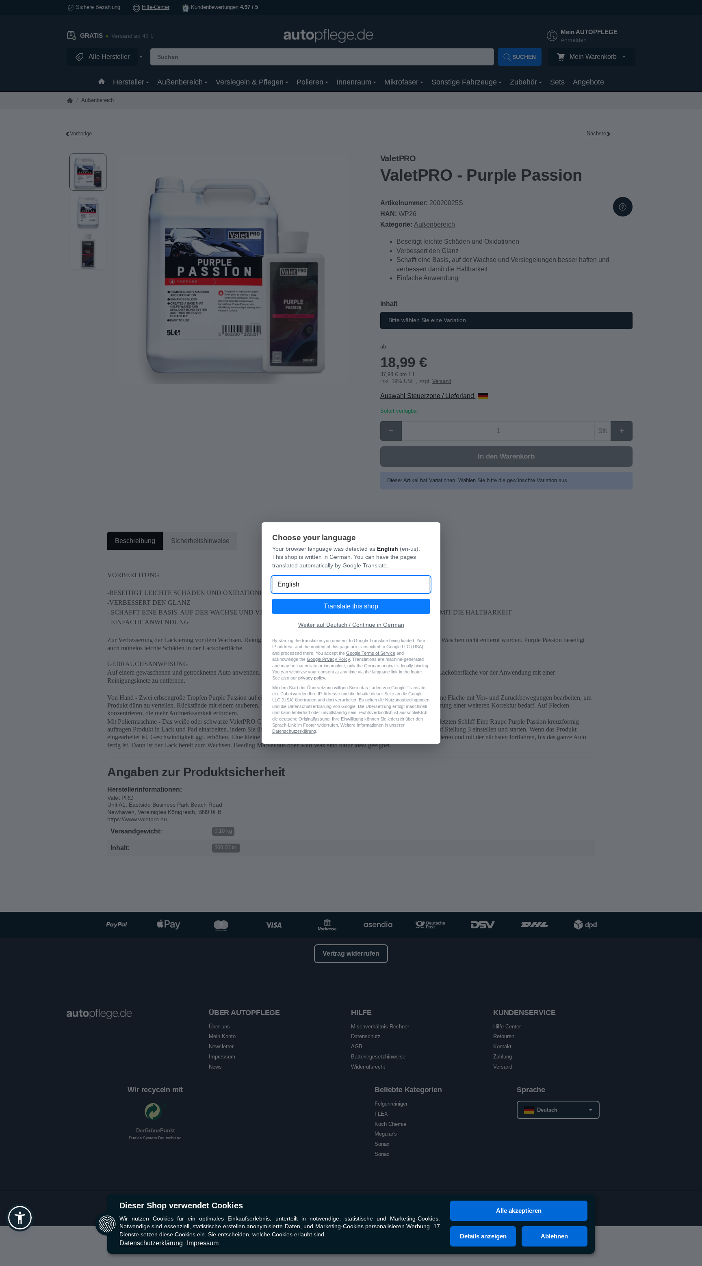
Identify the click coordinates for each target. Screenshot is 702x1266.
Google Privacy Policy (328, 659)
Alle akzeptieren (519, 1210)
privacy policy (311, 677)
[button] (20, 1217)
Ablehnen (554, 1236)
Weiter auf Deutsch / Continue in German (351, 624)
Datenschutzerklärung (151, 1243)
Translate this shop (351, 606)
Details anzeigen (483, 1236)
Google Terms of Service (370, 653)
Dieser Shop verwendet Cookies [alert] (181, 1205)
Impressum (203, 1243)
